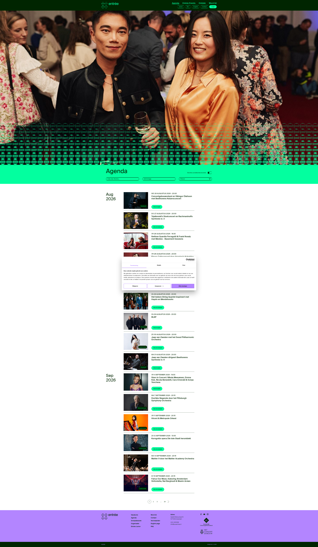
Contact (204, 7)
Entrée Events (189, 3)
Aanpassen (158, 286)
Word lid (213, 3)
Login (213, 7)
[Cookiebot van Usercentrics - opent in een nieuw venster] (187, 260)
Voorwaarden (155, 521)
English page (155, 524)
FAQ (152, 526)
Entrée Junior (136, 526)
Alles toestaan (183, 286)
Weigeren (135, 286)
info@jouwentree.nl (176, 524)
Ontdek (202, 3)
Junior (181, 7)
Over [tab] (183, 265)
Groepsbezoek (136, 521)
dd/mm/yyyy (147, 179)
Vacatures (134, 515)
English (195, 7)
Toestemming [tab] (134, 265)
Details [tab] (159, 265)
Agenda (175, 3)
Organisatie (135, 524)
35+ (188, 7)
